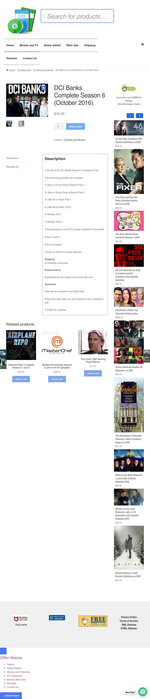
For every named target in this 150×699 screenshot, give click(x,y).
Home (10, 45)
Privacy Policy (129, 617)
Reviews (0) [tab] (12, 166)
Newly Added (52, 45)
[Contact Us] (142, 691)
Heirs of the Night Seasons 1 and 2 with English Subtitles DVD (128, 478)
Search (11, 664)
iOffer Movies (11, 657)
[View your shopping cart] (129, 42)
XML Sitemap (129, 624)
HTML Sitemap (129, 628)
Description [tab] (12, 158)
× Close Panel (11, 695)
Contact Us (30, 58)
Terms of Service (129, 620)
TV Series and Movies (43, 69)
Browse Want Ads (16, 679)
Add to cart (75, 126)
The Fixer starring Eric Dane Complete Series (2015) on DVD (126, 200)
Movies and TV (29, 45)
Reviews (11, 58)
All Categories (14, 675)
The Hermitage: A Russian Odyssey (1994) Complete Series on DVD (128, 438)
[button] (43, 88)
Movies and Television (18, 672)
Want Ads (72, 45)
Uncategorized (24, 69)
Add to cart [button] (21, 379)
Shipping (90, 45)
